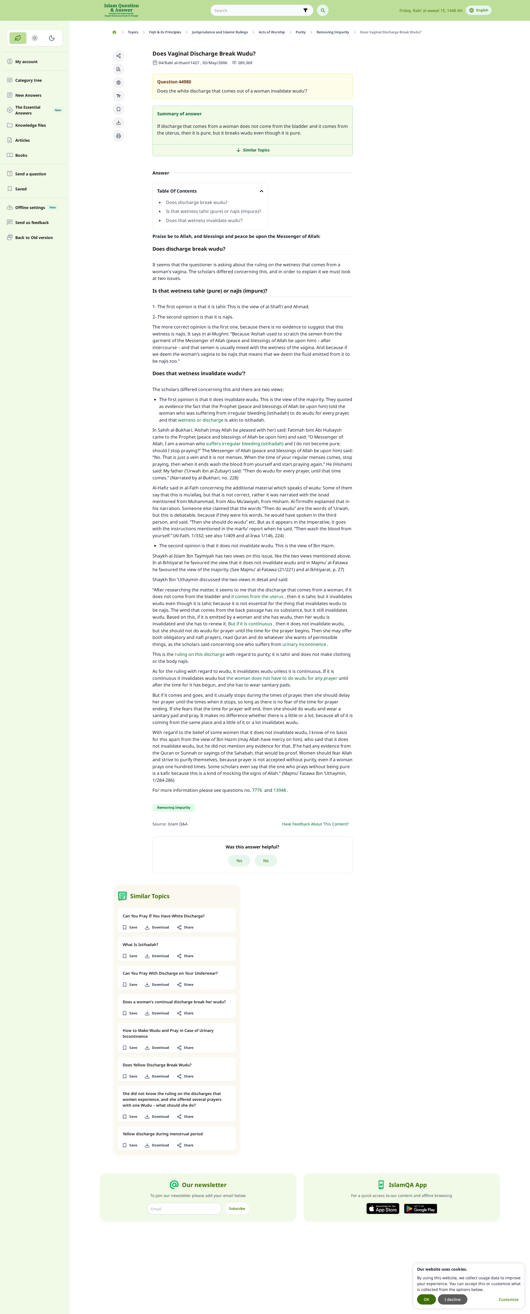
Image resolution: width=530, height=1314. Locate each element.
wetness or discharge (200, 420)
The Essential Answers (38, 110)
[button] (118, 55)
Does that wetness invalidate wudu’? (204, 220)
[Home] (114, 32)
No (266, 860)
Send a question (30, 173)
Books (21, 155)
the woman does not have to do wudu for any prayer (281, 678)
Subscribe (237, 1208)
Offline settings (35, 207)
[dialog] (468, 1285)
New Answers (28, 95)
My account (26, 61)
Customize (509, 1299)
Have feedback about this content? (315, 824)
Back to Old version (34, 237)
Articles (22, 140)
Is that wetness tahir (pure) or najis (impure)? (213, 211)
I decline (453, 1299)
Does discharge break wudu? (196, 202)
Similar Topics (256, 150)
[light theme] (34, 38)
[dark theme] (51, 38)
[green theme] (17, 38)
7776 (257, 790)
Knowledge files (30, 125)
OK (426, 1299)
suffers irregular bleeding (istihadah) (245, 444)
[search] (323, 10)
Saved (21, 188)
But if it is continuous (250, 624)
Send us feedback (32, 222)
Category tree (28, 80)
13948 (279, 790)
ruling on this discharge (200, 654)
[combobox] (258, 10)
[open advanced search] (305, 10)
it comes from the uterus (257, 596)
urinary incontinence (304, 644)
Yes (239, 860)
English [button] (482, 10)
